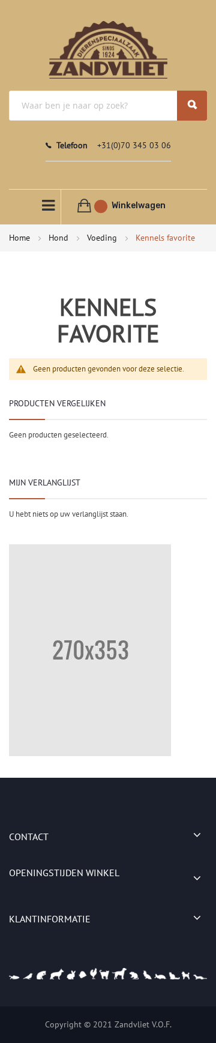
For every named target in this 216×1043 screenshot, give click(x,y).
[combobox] (108, 106)
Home (20, 237)
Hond (60, 237)
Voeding (103, 237)
